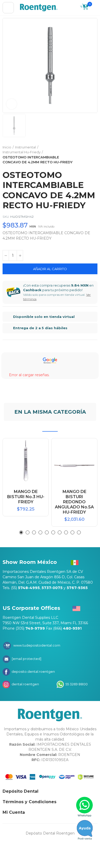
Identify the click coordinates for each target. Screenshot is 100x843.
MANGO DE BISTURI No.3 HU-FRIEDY (25, 496)
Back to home (87, 154)
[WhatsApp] (85, 807)
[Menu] (8, 7)
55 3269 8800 (76, 684)
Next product (93, 154)
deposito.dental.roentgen (33, 671)
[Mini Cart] (84, 7)
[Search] (73, 7)
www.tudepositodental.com (36, 645)
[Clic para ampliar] (11, 104)
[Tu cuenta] (94, 8)
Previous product (81, 154)
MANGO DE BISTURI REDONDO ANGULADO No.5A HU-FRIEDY (74, 502)
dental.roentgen (25, 684)
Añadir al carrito (50, 269)
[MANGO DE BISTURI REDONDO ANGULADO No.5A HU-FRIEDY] (74, 461)
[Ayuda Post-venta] (84, 830)
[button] (21, 532)
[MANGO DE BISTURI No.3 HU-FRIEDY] (25, 461)
